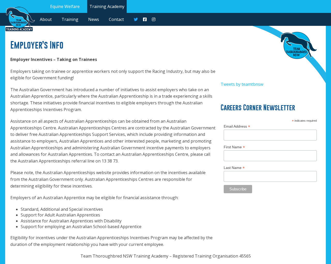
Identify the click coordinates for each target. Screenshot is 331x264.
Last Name (234, 167)
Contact (116, 19)
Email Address (237, 126)
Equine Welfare (65, 6)
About (46, 19)
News (93, 19)
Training (70, 19)
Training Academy (106, 6)
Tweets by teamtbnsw (242, 84)
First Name (234, 147)
